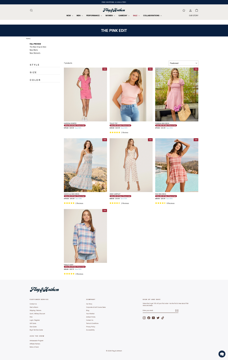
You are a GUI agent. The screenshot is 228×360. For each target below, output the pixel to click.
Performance (93, 15)
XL (81, 117)
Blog (87, 310)
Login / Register (35, 320)
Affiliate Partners (35, 344)
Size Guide (33, 327)
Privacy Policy (90, 327)
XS (71, 111)
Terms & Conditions (92, 323)
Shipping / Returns (35, 310)
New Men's (34, 50)
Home (28, 38)
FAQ (31, 317)
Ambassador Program (36, 340)
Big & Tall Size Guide (36, 330)
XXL (90, 117)
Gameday (123, 15)
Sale (135, 15)
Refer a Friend (34, 347)
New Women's (35, 53)
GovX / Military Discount (37, 314)
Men (79, 15)
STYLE (35, 64)
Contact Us (33, 304)
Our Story (89, 304)
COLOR (35, 80)
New (68, 15)
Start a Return (34, 307)
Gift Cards (33, 323)
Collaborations (151, 15)
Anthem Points (90, 317)
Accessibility (90, 330)
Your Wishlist (90, 314)
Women (109, 15)
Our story (193, 16)
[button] (221, 353)
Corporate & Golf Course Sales (96, 307)
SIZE (33, 72)
